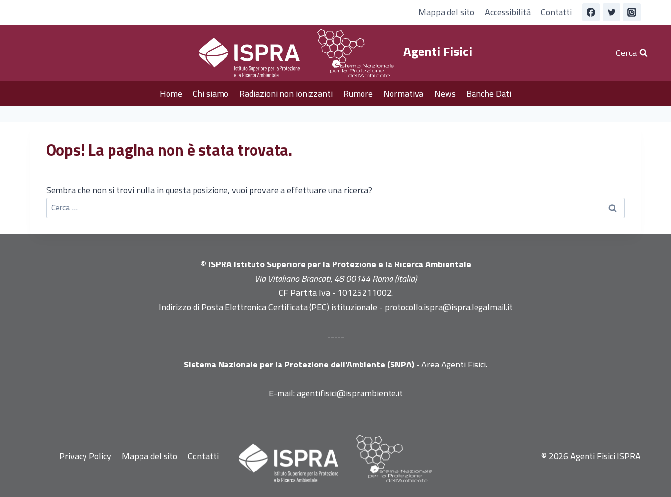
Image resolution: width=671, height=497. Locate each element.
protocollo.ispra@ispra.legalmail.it (449, 307)
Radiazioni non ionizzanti (286, 93)
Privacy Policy (85, 456)
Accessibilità (508, 12)
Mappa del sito (446, 12)
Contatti (556, 12)
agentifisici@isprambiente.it (350, 393)
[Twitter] (611, 12)
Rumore (358, 93)
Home (171, 93)
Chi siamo (210, 93)
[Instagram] (632, 12)
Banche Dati (488, 93)
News (445, 93)
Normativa (403, 93)
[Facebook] (591, 12)
